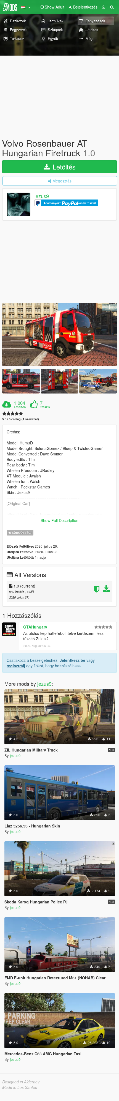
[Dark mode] (103, 7)
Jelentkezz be (72, 660)
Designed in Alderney (20, 1081)
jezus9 (42, 196)
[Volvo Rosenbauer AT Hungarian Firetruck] (59, 334)
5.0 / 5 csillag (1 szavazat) (20, 418)
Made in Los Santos (19, 1087)
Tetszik (45, 407)
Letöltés (63, 166)
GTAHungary (35, 627)
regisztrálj (16, 665)
